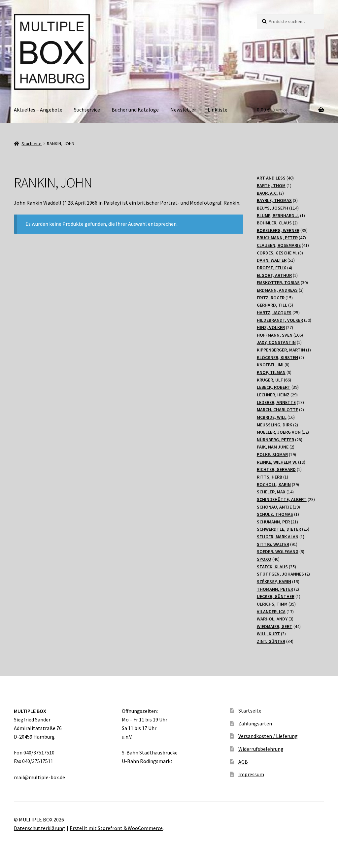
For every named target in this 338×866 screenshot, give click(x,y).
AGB (243, 761)
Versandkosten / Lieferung (268, 736)
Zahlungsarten (255, 723)
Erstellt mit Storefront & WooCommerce (116, 828)
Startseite (31, 144)
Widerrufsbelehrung (261, 749)
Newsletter (183, 109)
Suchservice (87, 109)
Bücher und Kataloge (135, 109)
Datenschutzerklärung (39, 828)
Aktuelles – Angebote (38, 109)
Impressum (251, 774)
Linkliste (217, 109)
